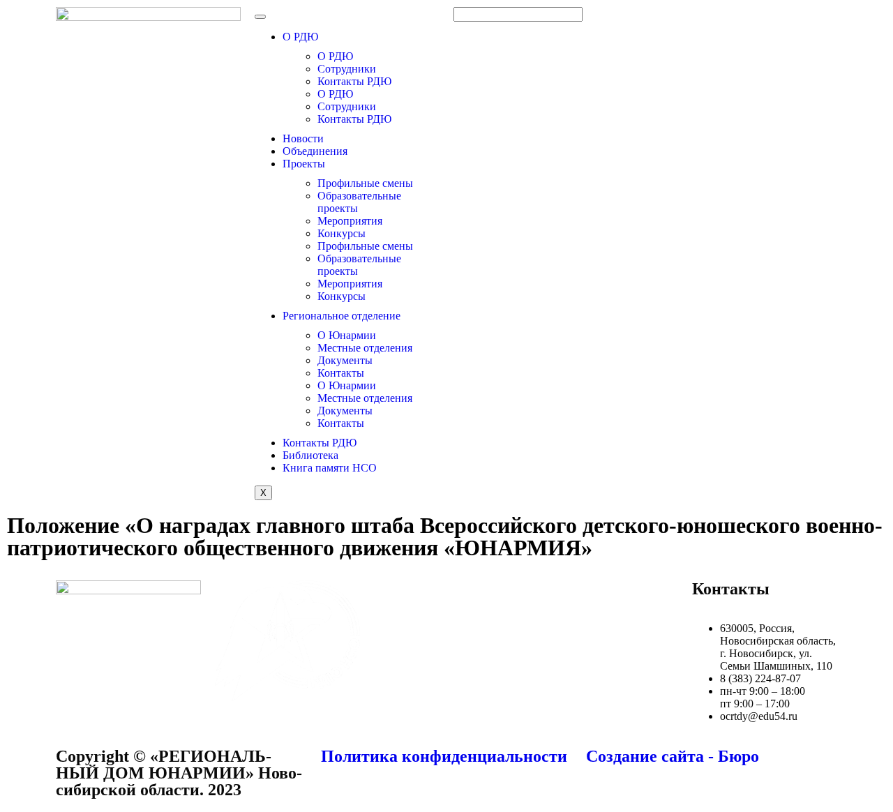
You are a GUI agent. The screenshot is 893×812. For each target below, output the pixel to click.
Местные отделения (364, 348)
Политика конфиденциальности (444, 756)
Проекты (304, 164)
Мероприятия (349, 221)
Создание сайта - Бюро (672, 756)
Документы (345, 360)
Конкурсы (341, 233)
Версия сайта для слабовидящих (756, 19)
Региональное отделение (341, 316)
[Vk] (550, 597)
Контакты (340, 373)
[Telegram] (588, 597)
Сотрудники (346, 69)
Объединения (315, 151)
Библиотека (310, 455)
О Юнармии (346, 335)
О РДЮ (300, 37)
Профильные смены (365, 183)
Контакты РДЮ (354, 81)
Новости (303, 138)
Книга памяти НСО (330, 468)
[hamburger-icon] (260, 17)
